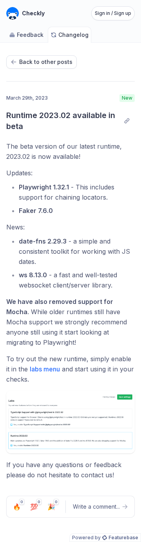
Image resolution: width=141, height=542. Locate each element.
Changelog (73, 34)
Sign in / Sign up (113, 13)
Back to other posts (45, 61)
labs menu (45, 369)
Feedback (30, 34)
